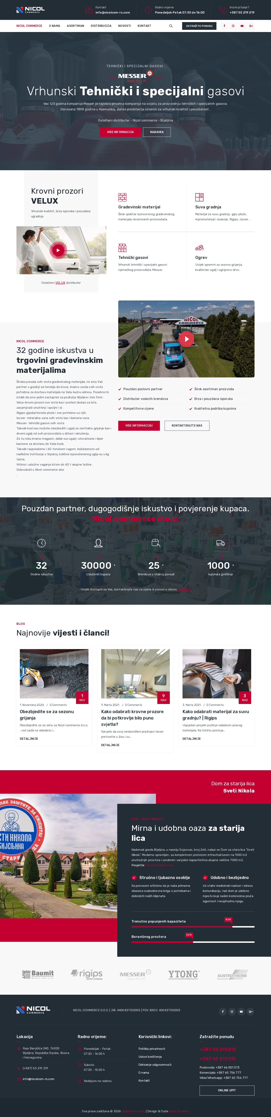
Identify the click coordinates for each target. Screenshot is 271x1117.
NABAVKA (157, 132)
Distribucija (101, 26)
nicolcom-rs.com (133, 1111)
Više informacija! (139, 425)
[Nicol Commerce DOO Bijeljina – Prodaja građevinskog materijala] (30, 10)
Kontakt (144, 26)
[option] (54, 696)
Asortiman (75, 26)
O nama (54, 26)
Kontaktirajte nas (187, 425)
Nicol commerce (29, 26)
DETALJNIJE (29, 739)
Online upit (227, 1090)
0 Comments (58, 705)
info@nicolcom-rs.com (38, 1079)
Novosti (124, 26)
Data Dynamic (179, 1111)
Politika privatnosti (151, 1049)
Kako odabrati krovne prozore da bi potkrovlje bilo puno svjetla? (132, 718)
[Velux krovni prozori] (58, 250)
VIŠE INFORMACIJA (120, 132)
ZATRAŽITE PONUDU (199, 25)
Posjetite (152, 865)
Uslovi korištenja (150, 1057)
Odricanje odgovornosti (154, 1064)
